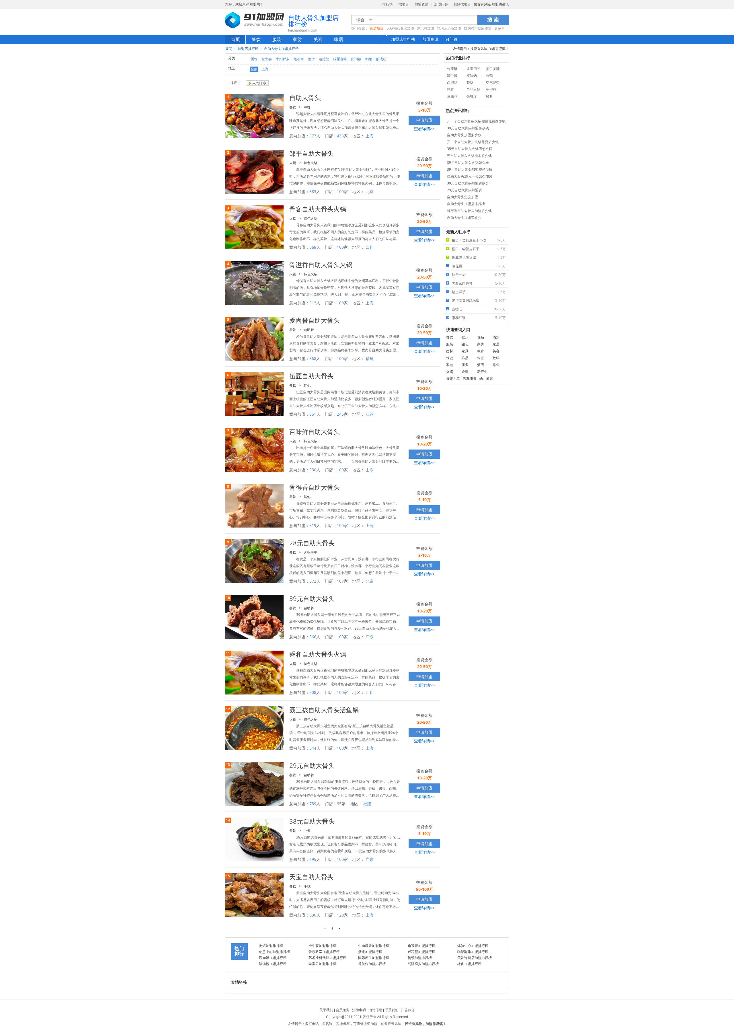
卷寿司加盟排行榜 (322, 963)
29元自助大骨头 (312, 765)
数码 (496, 357)
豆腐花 (452, 96)
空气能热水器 (493, 83)
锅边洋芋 (479, 291)
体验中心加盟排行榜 (472, 945)
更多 (497, 28)
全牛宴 (266, 59)
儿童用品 (473, 68)
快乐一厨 (479, 274)
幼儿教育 (486, 378)
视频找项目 (462, 4)
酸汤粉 (381, 59)
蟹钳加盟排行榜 (370, 951)
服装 (276, 39)
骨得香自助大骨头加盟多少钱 (469, 210)
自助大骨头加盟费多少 (464, 217)
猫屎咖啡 (340, 59)
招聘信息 (375, 1010)
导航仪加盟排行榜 (372, 963)
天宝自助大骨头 (311, 876)
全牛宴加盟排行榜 (322, 945)
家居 (338, 39)
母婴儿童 (453, 378)
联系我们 (392, 1010)
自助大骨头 (305, 97)
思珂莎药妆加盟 (449, 28)
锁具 (489, 96)
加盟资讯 (421, 4)
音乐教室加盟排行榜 (324, 951)
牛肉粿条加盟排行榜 (373, 945)
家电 (449, 364)
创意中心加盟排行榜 (274, 951)
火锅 (292, 162)
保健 (449, 357)
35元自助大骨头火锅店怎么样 (469, 148)
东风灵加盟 (425, 28)
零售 (496, 364)
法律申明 (359, 1010)
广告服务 (408, 1010)
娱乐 (465, 337)
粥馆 (254, 59)
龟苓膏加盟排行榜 (421, 945)
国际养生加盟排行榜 (373, 957)
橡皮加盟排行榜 (469, 963)
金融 (465, 371)
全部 (254, 69)
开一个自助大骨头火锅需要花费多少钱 (476, 121)
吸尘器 (452, 75)
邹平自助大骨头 (311, 153)
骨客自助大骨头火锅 (317, 208)
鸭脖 (450, 89)
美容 (318, 39)
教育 (480, 351)
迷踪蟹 (324, 59)
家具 (465, 351)
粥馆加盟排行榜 (271, 945)
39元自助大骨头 (312, 598)
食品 (480, 337)
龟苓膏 (299, 59)
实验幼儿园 (473, 76)
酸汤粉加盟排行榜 (272, 963)
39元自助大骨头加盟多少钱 (468, 128)
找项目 (404, 4)
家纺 (297, 39)
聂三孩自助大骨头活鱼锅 (324, 709)
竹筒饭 (452, 68)
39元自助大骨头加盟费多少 (468, 183)
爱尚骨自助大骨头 (314, 320)
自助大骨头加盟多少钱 (464, 135)
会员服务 (343, 1010)
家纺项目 (377, 28)
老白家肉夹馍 (479, 283)
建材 (449, 351)
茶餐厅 (471, 96)
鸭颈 (368, 59)
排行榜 (387, 4)
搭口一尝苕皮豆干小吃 (479, 240)
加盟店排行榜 (403, 39)
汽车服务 (470, 378)
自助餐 (309, 329)
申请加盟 (424, 120)
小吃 (307, 886)
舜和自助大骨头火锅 (317, 654)
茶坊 (469, 82)
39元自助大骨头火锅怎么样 (468, 162)
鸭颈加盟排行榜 (420, 957)
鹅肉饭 (356, 59)
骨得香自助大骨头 (314, 487)
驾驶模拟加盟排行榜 (423, 963)
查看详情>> (424, 128)
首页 (235, 39)
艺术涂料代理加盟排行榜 (327, 957)
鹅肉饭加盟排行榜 (272, 957)
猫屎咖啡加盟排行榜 (472, 951)
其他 (307, 385)
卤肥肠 (452, 82)
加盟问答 (441, 4)
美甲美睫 (493, 68)
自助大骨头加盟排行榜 (281, 48)
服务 (465, 364)
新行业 (482, 371)
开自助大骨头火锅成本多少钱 (469, 155)
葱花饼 (479, 266)
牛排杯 (491, 89)
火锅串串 (310, 552)
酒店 (480, 364)
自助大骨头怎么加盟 (462, 196)
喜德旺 (479, 309)
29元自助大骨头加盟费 (464, 190)
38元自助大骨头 (312, 821)
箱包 (465, 344)
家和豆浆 (479, 317)
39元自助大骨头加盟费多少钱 (469, 169)
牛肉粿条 (283, 59)
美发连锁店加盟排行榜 (474, 957)
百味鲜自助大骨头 (314, 431)
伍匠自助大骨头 (311, 375)
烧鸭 (489, 75)
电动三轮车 (473, 90)
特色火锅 (310, 162)
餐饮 (256, 39)
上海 (264, 69)
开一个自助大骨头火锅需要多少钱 (473, 141)
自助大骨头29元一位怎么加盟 (469, 176)
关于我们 (326, 1010)
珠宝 (480, 357)
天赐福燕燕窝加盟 (400, 28)
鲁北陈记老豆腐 (479, 257)
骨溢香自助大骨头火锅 (320, 264)
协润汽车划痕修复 (477, 28)
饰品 (465, 357)
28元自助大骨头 (312, 542)
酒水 (496, 337)
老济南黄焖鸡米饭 (479, 300)
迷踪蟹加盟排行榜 (421, 951)
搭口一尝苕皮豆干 (479, 248)
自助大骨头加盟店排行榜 (466, 203)
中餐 (307, 107)
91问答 (452, 39)
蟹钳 (311, 59)
